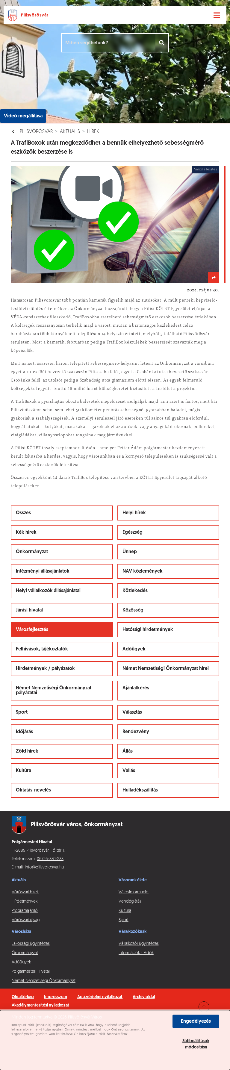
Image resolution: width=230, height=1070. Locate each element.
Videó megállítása (23, 116)
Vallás (128, 770)
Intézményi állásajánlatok (42, 571)
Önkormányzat (32, 552)
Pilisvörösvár (36, 131)
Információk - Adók (136, 953)
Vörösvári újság (26, 920)
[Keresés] (162, 42)
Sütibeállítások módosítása (195, 1044)
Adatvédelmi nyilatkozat (100, 997)
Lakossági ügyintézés (31, 944)
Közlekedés (135, 590)
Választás (132, 712)
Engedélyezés (196, 1021)
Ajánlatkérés (135, 688)
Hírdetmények (24, 901)
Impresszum (55, 997)
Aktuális (70, 131)
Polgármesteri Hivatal (31, 971)
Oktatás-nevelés (33, 790)
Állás (127, 751)
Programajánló (25, 911)
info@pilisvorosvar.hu (44, 867)
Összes (23, 513)
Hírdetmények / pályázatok (45, 668)
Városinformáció (134, 892)
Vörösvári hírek (25, 892)
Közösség (132, 610)
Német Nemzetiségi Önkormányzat (43, 981)
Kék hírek (26, 532)
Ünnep (129, 552)
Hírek (93, 131)
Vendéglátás (130, 901)
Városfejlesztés (32, 629)
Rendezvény (135, 732)
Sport (22, 712)
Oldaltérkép (23, 997)
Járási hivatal (29, 610)
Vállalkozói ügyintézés (138, 944)
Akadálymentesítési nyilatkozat (40, 1005)
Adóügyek (134, 649)
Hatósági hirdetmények (147, 629)
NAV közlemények (142, 571)
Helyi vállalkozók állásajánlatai (48, 590)
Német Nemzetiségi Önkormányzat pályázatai (53, 690)
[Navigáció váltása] (217, 15)
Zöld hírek (27, 751)
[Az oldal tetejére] (204, 1006)
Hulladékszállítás (140, 790)
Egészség (132, 532)
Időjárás (24, 732)
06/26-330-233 (50, 859)
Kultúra (23, 770)
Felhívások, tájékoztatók (42, 649)
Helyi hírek (134, 513)
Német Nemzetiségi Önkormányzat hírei (165, 668)
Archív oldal (144, 997)
